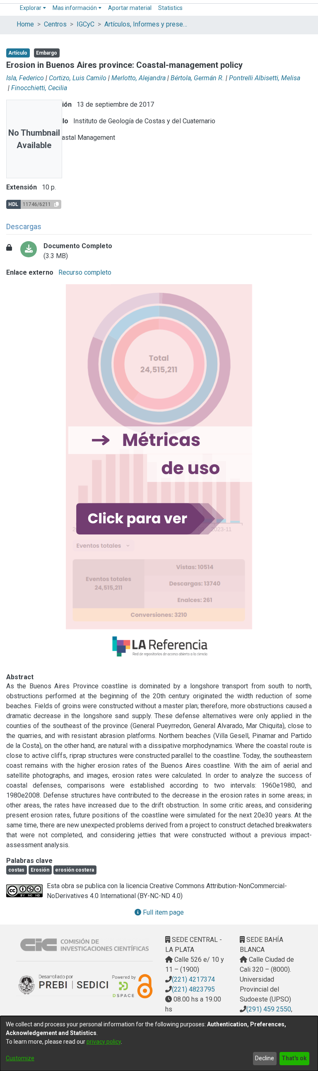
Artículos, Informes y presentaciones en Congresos (145, 24)
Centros (55, 24)
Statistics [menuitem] (170, 8)
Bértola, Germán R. (197, 78)
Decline (264, 1058)
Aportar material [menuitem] (130, 8)
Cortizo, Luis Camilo (77, 78)
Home (25, 24)
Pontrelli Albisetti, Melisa (264, 78)
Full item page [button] (162, 912)
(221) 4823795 (193, 989)
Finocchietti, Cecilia (39, 88)
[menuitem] (33, 8)
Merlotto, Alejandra (138, 78)
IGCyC (85, 24)
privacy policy (104, 1041)
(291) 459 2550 (268, 1009)
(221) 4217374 (193, 979)
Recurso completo (84, 272)
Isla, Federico (25, 78)
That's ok (294, 1058)
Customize (20, 1058)
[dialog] (159, 1043)
